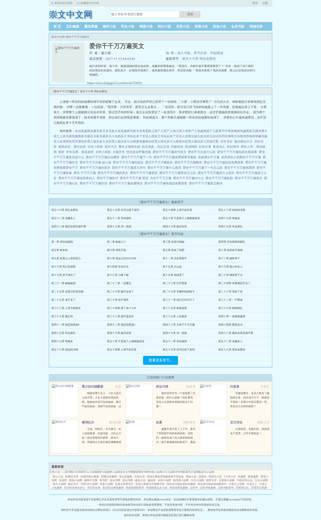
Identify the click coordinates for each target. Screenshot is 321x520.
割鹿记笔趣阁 (109, 476)
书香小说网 (155, 472)
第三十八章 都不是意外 (120, 316)
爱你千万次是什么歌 (202, 152)
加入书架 (183, 53)
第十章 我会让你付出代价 (121, 258)
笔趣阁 (242, 476)
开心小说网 (90, 472)
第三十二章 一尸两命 (230, 299)
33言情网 (78, 472)
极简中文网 (90, 480)
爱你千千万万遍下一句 (137, 157)
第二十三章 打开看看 (175, 283)
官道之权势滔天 (124, 484)
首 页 (57, 26)
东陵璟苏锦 (244, 136)
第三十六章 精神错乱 (230, 308)
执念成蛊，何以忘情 (155, 146)
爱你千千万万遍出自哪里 (103, 157)
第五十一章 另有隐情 (119, 218)
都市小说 (109, 26)
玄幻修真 (72, 26)
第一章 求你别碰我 (62, 241)
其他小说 (219, 26)
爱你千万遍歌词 (108, 178)
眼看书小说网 (190, 472)
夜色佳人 (219, 146)
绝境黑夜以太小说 (156, 487)
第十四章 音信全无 (118, 266)
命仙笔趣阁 (82, 131)
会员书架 (237, 26)
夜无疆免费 (256, 131)
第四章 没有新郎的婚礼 (231, 241)
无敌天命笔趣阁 (119, 131)
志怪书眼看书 (226, 487)
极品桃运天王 (243, 141)
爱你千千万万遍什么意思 (165, 167)
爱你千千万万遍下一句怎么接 (203, 167)
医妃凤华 (233, 146)
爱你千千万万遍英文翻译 (206, 183)
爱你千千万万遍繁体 (159, 162)
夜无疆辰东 (88, 136)
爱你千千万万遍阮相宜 (129, 162)
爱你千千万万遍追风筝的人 (77, 178)
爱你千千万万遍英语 (144, 173)
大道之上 (252, 484)
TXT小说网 (168, 472)
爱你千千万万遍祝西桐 (240, 167)
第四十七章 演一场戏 (119, 226)
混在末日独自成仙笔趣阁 (181, 484)
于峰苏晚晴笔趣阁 (237, 131)
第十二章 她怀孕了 (229, 258)
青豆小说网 (59, 484)
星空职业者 (93, 487)
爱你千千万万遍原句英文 (170, 152)
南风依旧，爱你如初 (72, 146)
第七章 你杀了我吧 (173, 250)
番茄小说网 (75, 480)
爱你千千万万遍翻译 (189, 162)
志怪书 (194, 487)
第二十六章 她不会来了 (120, 291)
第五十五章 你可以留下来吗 (123, 209)
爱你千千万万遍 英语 (135, 178)
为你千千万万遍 (161, 178)
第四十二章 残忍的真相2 (121, 324)
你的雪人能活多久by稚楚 (165, 141)
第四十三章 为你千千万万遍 (179, 324)
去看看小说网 (227, 480)
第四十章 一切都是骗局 (231, 316)
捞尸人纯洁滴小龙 (176, 131)
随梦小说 (102, 472)
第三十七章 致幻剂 (62, 316)
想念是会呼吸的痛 (138, 152)
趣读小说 (140, 480)
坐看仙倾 (191, 136)
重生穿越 (91, 26)
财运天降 (162, 386)
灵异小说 (182, 26)
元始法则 (203, 136)
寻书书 (179, 472)
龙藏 (93, 131)
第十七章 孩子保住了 (63, 274)
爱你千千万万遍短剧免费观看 (224, 162)
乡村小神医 (103, 152)
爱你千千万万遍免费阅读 (126, 183)
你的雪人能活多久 (93, 141)
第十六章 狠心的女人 (230, 266)
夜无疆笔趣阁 (72, 136)
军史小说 (127, 26)
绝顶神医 (191, 146)
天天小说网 (197, 480)
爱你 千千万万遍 (86, 173)
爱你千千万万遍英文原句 (129, 167)
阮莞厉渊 (75, 141)
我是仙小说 (215, 476)
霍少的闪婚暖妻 (92, 386)
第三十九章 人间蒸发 (175, 316)
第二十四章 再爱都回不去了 (234, 283)
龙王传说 (236, 422)
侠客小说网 (106, 484)
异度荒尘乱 (242, 487)
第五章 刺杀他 (59, 250)
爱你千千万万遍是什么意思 (217, 173)
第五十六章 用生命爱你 (199, 58)
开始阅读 (216, 53)
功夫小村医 (95, 146)
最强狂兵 (88, 422)
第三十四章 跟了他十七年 (121, 308)
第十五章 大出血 (172, 266)
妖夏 (159, 422)
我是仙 (202, 476)
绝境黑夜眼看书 (135, 487)
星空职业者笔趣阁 (113, 487)
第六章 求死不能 (116, 250)
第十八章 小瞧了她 (118, 274)
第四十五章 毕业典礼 (230, 226)
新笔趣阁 (253, 476)
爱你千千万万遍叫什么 (189, 178)
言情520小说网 (89, 484)
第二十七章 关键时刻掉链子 (179, 291)
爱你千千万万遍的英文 (114, 173)
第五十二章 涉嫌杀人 (63, 218)
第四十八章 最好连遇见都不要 (68, 226)
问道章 (234, 386)
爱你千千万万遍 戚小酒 (96, 162)
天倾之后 (139, 476)
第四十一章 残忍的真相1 (65, 324)
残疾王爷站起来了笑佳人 (134, 136)
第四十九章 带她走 (229, 218)
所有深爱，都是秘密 (80, 152)
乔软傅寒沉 (229, 136)
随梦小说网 (113, 472)
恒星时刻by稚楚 (90, 476)
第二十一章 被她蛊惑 (63, 283)
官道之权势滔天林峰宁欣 (150, 484)
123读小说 (230, 476)
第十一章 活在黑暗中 (175, 258)
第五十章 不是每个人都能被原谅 (181, 218)
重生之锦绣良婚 (129, 146)
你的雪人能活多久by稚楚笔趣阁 (126, 141)
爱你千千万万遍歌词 (94, 183)
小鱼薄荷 (63, 141)
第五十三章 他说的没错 (231, 209)
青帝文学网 (126, 472)
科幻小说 (164, 26)
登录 (255, 3)
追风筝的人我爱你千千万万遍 (242, 157)
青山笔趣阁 (125, 476)
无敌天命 (102, 131)
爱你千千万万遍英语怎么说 (178, 173)
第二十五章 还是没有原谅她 (67, 291)
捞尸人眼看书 (215, 131)
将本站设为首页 (63, 3)
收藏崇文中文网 (90, 3)
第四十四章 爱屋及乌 (230, 324)
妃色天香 (205, 146)
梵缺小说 (191, 476)
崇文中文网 (57, 36)
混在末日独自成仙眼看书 (212, 484)
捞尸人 (159, 131)
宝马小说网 (261, 480)
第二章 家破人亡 (116, 241)
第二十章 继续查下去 (230, 274)
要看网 (137, 472)
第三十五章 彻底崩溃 (175, 308)
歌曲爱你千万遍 (209, 157)
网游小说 (146, 26)
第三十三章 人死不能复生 (66, 308)
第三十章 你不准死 (118, 299)
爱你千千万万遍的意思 (96, 167)
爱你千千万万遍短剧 (220, 178)
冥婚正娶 (212, 141)
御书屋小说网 (181, 480)
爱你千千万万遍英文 (78, 36)
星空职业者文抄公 (74, 487)
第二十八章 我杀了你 (230, 291)
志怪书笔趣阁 (208, 487)
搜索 (190, 14)
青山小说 (58, 476)
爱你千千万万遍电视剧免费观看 (166, 183)
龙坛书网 (115, 480)
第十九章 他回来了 (173, 274)
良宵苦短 (226, 141)
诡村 (61, 152)
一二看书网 (66, 472)
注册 (265, 3)
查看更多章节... (160, 360)
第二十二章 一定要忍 (119, 283)
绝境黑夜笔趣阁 (178, 487)
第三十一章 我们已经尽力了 (179, 299)
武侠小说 (54, 472)
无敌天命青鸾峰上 (142, 131)
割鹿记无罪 (71, 476)
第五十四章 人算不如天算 (177, 209)
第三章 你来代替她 (173, 241)
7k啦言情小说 (244, 480)
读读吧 (63, 480)
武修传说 (177, 146)
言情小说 (201, 26)
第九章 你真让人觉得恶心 (66, 258)
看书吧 (103, 480)
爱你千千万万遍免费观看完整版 (176, 157)
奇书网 (145, 472)
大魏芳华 (118, 152)
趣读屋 (151, 480)
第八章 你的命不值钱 (230, 250)
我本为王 (111, 146)
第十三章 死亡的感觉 (63, 266)
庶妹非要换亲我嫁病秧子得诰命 (165, 476)
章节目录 (200, 53)
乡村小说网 (164, 480)
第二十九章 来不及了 (63, 299)
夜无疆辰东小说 (107, 136)
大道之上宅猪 (236, 484)
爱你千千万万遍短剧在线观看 (238, 152)
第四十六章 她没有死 (175, 226)
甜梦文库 (211, 480)
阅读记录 (256, 26)
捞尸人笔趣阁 (197, 131)
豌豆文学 (73, 484)
